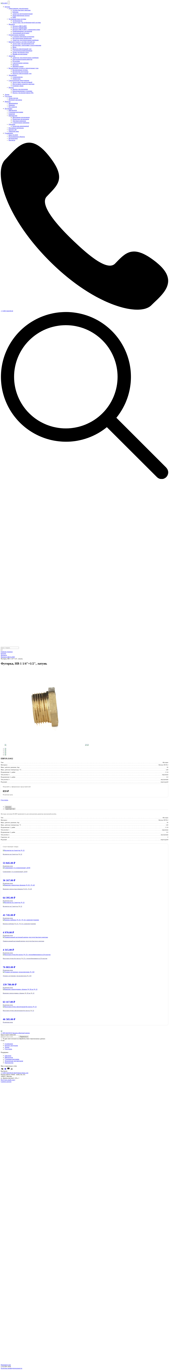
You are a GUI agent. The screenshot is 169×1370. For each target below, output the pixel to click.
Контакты (12, 140)
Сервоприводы (18, 77)
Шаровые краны (18, 66)
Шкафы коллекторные (20, 54)
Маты (14, 47)
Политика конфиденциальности (11, 1368)
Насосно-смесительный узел (22, 49)
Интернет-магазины (15, 100)
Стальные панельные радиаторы (23, 36)
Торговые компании (19, 121)
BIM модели (13, 110)
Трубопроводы (17, 21)
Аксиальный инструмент (21, 33)
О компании (9, 133)
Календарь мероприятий (21, 126)
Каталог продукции (11, 1045)
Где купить (8, 96)
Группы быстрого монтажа (22, 10)
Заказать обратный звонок (21, 1033)
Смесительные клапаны (20, 63)
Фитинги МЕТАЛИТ (20, 26)
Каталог (7, 7)
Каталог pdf (12, 129)
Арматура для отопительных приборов (26, 40)
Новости (7, 101)
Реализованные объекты (17, 136)
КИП (14, 17)
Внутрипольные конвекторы (22, 38)
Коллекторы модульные (20, 71)
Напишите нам (6, 1365)
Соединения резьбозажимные (22, 50)
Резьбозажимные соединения (22, 31)
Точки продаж (13, 98)
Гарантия (12, 114)
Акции (7, 94)
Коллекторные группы (20, 70)
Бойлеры (15, 12)
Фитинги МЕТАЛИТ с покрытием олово (26, 29)
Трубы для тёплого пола (21, 52)
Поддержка (8, 108)
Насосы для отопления (20, 89)
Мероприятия (13, 103)
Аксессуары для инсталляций (22, 82)
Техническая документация (14, 1061)
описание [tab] (8, 807)
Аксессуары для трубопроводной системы (27, 22)
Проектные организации (21, 119)
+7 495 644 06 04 (6, 1033)
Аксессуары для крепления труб (23, 43)
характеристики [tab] (10, 809)
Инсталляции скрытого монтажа (23, 84)
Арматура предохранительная (22, 14)
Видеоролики (13, 138)
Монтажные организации (21, 117)
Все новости (13, 107)
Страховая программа (16, 112)
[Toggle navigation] (9, 2)
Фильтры (16, 64)
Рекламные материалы (16, 128)
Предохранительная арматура (22, 59)
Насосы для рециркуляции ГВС (23, 93)
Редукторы (16, 61)
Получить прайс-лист (8, 1080)
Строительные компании (21, 122)
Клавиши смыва (18, 86)
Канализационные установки (22, 91)
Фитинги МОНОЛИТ (20, 28)
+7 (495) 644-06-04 (7, 311)
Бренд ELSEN (13, 135)
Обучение (8, 1056)
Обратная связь (14, 131)
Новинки (12, 105)
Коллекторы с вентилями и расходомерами (27, 45)
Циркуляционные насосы (21, 15)
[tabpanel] (84, 814)
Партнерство (9, 1063)
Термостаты (16, 79)
